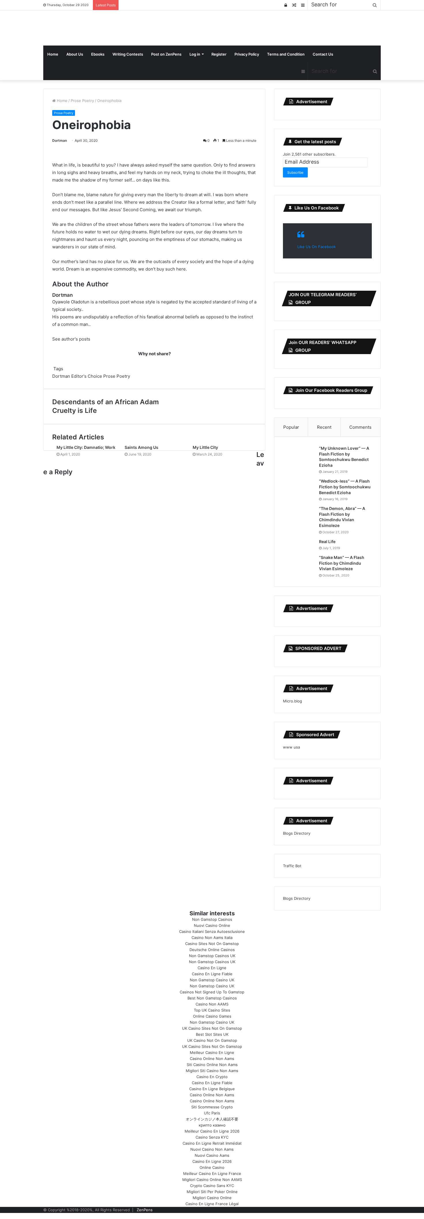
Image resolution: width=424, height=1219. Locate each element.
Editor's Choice (86, 376)
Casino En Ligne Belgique (212, 1088)
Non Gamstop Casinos (212, 919)
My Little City (205, 447)
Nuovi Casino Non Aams (212, 1149)
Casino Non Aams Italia (212, 937)
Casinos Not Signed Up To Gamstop (212, 992)
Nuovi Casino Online (212, 925)
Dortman (59, 140)
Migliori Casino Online (212, 1197)
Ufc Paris (212, 1113)
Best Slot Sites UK (212, 1034)
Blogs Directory (296, 833)
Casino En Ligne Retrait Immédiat (212, 1143)
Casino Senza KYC (212, 1137)
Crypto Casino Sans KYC (212, 1185)
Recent (324, 427)
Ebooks (97, 54)
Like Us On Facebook (316, 208)
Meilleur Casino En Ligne (212, 1052)
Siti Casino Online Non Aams (212, 1064)
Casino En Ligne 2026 (212, 1161)
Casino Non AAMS (212, 1004)
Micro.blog (292, 701)
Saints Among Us (141, 447)
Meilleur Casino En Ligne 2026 (212, 1131)
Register (218, 54)
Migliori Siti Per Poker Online (212, 1191)
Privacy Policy (246, 54)
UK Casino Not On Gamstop (212, 1040)
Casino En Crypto (212, 1076)
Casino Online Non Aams (212, 1058)
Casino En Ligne (212, 967)
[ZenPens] (43, 28)
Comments (360, 427)
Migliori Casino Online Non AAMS (212, 1179)
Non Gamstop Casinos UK (212, 955)
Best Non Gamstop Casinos (212, 998)
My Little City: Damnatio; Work (86, 447)
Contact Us (323, 54)
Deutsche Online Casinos (212, 949)
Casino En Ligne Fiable (212, 974)
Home (52, 54)
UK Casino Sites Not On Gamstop (212, 1028)
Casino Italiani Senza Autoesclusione (212, 931)
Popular (291, 427)
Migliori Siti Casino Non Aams (212, 1070)
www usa (291, 747)
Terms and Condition (286, 54)
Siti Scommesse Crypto (212, 1107)
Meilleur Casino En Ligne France (212, 1173)
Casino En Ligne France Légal (212, 1203)
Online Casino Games (212, 1016)
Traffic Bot (292, 865)
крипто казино (212, 1125)
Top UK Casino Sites (212, 1010)
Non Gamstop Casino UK (212, 980)
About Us (74, 54)
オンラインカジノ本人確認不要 (212, 1119)
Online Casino (212, 1167)
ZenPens (145, 1209)
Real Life (327, 541)
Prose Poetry (82, 100)
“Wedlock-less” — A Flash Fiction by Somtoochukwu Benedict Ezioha (345, 487)
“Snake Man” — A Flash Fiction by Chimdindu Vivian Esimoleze (341, 563)
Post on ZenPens (166, 54)
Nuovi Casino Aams (212, 1155)
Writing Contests (127, 54)
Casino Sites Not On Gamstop (212, 943)
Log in (195, 54)
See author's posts (71, 339)
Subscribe (295, 172)
